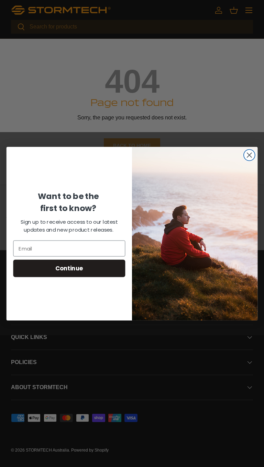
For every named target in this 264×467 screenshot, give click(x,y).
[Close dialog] (249, 155)
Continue (69, 268)
